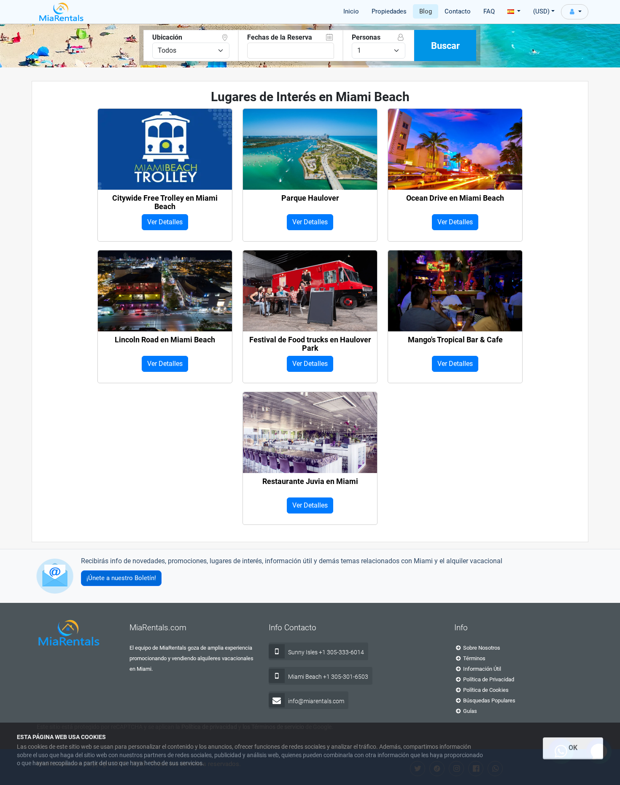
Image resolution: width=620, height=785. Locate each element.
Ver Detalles (165, 222)
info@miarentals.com (316, 701)
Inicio (351, 11)
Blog (425, 11)
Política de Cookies (485, 690)
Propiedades (389, 11)
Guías (469, 711)
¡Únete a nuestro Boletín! (121, 578)
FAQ (489, 11)
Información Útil (481, 669)
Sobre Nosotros (481, 648)
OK (573, 748)
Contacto (458, 11)
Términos (473, 658)
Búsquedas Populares (488, 700)
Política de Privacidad (488, 679)
